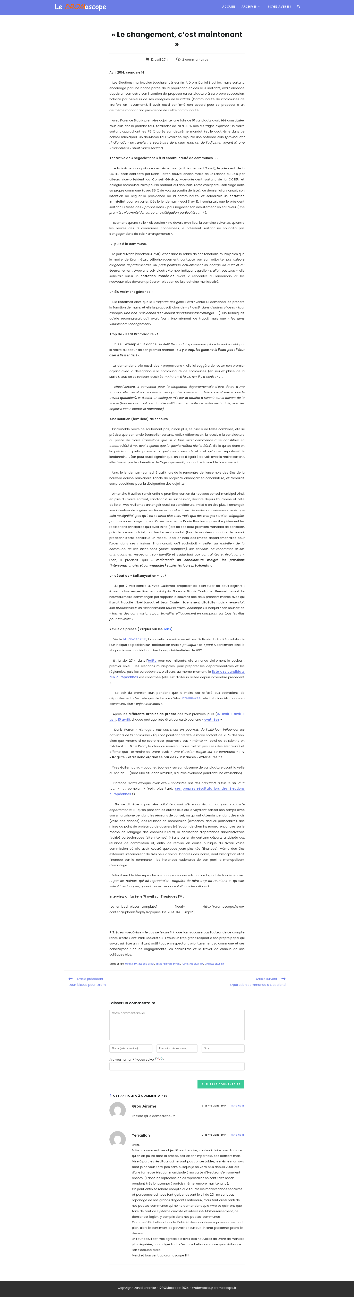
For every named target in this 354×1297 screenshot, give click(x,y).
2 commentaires (195, 60)
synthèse (211, 719)
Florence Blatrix (192, 963)
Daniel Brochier (144, 963)
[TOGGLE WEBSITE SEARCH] (298, 6)
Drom (176, 963)
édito (152, 660)
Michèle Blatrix (214, 963)
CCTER (129, 963)
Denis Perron (163, 963)
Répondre (238, 1105)
